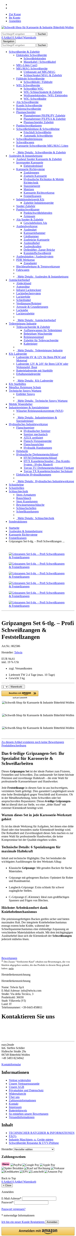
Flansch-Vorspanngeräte (38, 441)
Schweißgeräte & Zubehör (24, 51)
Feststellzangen (32, 196)
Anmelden (15, 21)
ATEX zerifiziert (33, 437)
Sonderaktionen (18, 521)
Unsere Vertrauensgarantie (24, 1083)
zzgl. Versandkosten (20, 668)
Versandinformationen (21, 1117)
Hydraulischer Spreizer (37, 431)
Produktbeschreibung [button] (13, 745)
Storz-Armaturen (26, 494)
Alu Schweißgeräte (27, 102)
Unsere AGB (16, 1087)
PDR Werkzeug (25, 259)
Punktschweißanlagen (29, 125)
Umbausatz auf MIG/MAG (39, 71)
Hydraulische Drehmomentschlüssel (37, 454)
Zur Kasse (15, 14)
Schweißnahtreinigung (29, 139)
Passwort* (7, 1202)
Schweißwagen (25, 142)
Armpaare (29, 216)
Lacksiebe (22, 310)
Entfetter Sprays (25, 394)
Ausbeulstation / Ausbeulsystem (34, 256)
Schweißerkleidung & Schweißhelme (38, 128)
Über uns (14, 1097)
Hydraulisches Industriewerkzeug (28, 424)
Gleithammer (31, 236)
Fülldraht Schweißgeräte (30, 78)
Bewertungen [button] (9, 958)
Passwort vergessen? (13, 1209)
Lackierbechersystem (28, 293)
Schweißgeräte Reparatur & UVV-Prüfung (34, 1142)
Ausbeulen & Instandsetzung (25, 155)
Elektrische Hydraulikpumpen (33, 474)
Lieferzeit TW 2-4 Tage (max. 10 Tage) (32, 674)
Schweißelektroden (35, 58)
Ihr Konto (14, 17)
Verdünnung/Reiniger (28, 303)
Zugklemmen (31, 172)
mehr (11, 968)
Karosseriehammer (34, 233)
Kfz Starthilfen (17, 384)
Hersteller (7, 1149)
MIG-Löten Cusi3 (26, 65)
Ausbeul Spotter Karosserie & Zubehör (39, 159)
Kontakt (13, 1103)
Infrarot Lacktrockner (28, 290)
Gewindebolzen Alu (35, 222)
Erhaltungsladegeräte (28, 373)
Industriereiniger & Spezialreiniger (29, 407)
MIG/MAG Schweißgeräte (32, 68)
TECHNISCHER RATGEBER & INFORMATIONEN (42, 1132)
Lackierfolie (23, 296)
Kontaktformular (11, 1064)
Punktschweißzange (27, 209)
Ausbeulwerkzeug (26, 226)
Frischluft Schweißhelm (37, 132)
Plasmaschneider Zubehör (39, 122)
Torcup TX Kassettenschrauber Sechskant (48, 471)
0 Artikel (6, 37)
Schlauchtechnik (18, 491)
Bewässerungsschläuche (30, 504)
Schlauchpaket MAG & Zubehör (43, 75)
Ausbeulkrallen (32, 246)
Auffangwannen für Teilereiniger (43, 330)
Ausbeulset (30, 229)
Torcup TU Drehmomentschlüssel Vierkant (49, 467)
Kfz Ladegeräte (18, 353)
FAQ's (12, 1136)
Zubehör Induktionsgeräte (39, 202)
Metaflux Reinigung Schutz (25, 387)
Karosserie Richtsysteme (30, 169)
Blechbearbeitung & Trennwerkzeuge (38, 266)
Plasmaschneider (26, 112)
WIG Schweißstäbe (35, 98)
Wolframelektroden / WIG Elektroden (46, 95)
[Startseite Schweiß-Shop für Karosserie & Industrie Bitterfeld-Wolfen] (37, 27)
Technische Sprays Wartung (25, 390)
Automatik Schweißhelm (38, 135)
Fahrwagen (22, 269)
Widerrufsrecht (17, 1093)
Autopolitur (23, 286)
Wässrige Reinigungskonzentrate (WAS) (39, 410)
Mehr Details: (41, 152)
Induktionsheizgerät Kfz (30, 199)
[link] (38, 742)
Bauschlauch (23, 498)
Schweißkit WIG (33, 88)
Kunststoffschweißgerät (37, 253)
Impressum (15, 1107)
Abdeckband (23, 283)
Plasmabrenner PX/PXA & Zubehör (45, 118)
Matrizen (29, 189)
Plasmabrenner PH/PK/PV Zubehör (44, 115)
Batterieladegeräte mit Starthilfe (34, 370)
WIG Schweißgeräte (28, 85)
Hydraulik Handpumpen (38, 447)
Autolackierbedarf (19, 280)
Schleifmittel (23, 300)
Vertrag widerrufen (20, 1080)
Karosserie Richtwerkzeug (39, 192)
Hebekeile (22, 451)
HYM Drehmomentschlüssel (40, 457)
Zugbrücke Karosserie (36, 239)
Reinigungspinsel (34, 337)
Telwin (18, 652)
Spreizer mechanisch (36, 434)
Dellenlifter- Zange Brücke (39, 249)
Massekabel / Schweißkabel (40, 61)
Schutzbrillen (16, 488)
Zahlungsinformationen (22, 1100)
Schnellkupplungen (27, 511)
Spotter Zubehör (25, 206)
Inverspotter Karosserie (29, 162)
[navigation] (8, 1178)
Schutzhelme (16, 484)
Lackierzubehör (25, 313)
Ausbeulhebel (32, 243)
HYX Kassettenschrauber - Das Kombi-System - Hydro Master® (47, 463)
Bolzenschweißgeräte (28, 108)
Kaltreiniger (30, 343)
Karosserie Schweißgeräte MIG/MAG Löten (42, 145)
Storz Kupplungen (27, 501)
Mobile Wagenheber (20, 404)
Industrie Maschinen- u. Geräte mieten (31, 1139)
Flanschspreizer (25, 427)
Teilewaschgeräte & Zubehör (33, 326)
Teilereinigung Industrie (23, 323)
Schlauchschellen (26, 508)
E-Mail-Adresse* (11, 1198)
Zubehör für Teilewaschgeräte (41, 340)
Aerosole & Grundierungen (32, 306)
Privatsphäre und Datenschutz (26, 1090)
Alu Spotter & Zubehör (29, 219)
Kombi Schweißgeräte (29, 105)
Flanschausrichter (34, 444)
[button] (19, 695)
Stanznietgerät (32, 186)
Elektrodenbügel (33, 165)
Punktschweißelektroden (38, 212)
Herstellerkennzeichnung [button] (15, 974)
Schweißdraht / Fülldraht (38, 82)
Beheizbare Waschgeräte (38, 333)
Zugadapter (30, 263)
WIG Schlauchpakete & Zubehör (43, 92)
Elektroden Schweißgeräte (31, 55)
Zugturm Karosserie (35, 175)
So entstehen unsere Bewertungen (28, 1113)
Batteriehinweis (18, 1110)
